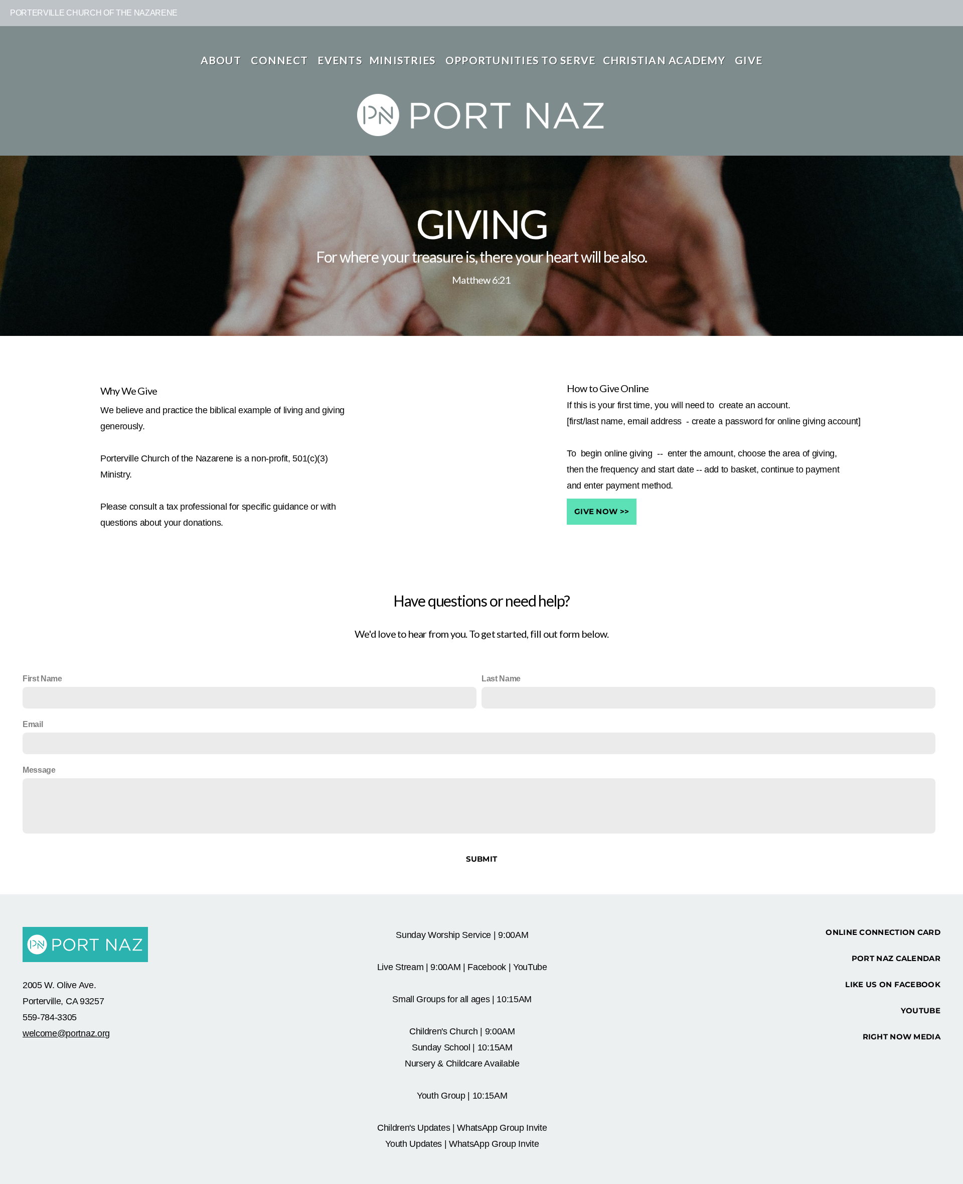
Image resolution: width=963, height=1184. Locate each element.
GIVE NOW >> (601, 511)
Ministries (403, 60)
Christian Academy (665, 60)
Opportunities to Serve (520, 60)
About (222, 60)
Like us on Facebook (892, 984)
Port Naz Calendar (896, 958)
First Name (42, 678)
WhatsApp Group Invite (502, 1128)
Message (39, 770)
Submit (482, 859)
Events (339, 60)
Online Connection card (883, 932)
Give (748, 60)
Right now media (902, 1036)
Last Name (501, 678)
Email (33, 724)
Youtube (920, 1010)
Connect (280, 60)
